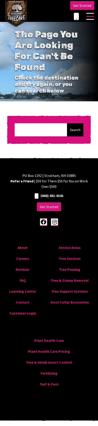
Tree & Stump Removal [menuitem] (70, 280)
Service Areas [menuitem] (70, 247)
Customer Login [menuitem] (22, 313)
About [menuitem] (23, 247)
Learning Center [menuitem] (22, 291)
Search (75, 130)
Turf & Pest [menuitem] (49, 384)
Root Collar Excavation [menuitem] (70, 302)
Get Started (82, 5)
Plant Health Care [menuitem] (49, 340)
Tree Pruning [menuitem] (69, 269)
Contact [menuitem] (22, 302)
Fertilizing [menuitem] (49, 373)
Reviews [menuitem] (22, 269)
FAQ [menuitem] (23, 280)
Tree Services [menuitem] (70, 258)
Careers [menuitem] (22, 258)
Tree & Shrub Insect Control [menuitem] (49, 362)
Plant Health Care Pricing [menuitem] (49, 351)
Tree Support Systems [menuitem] (69, 291)
